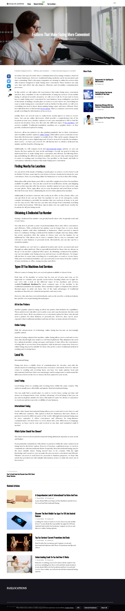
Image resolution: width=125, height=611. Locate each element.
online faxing (44, 135)
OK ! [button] (78, 608)
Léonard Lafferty (54, 39)
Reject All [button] (104, 608)
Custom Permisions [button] (90, 608)
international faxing (54, 149)
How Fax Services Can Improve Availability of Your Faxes (103, 93)
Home (29, 4)
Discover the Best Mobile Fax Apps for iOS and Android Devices (55, 515)
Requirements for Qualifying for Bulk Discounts (104, 80)
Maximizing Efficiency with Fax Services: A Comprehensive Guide (104, 106)
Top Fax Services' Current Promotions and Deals (52, 537)
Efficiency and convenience (41, 71)
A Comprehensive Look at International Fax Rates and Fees (56, 495)
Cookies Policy (69, 608)
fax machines (70, 123)
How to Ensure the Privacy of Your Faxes (105, 119)
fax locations (45, 109)
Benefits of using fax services (24, 71)
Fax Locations (51, 4)
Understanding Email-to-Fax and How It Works (52, 557)
